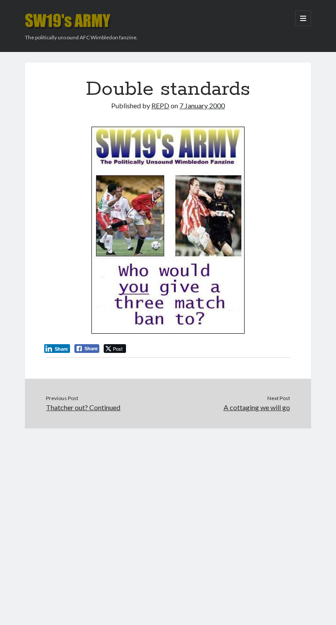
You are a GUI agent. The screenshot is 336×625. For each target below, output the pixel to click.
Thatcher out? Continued (83, 407)
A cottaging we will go (257, 407)
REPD (160, 105)
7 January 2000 (202, 105)
